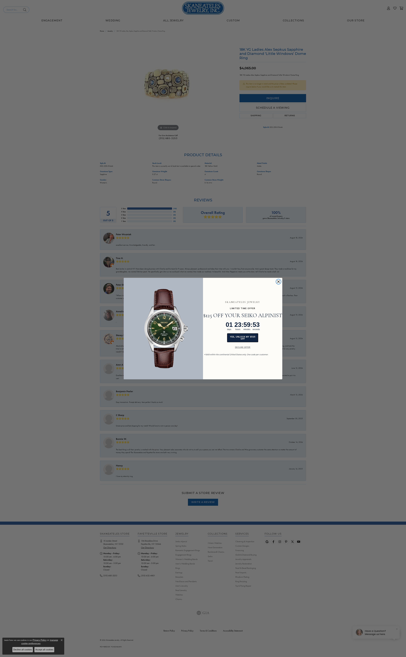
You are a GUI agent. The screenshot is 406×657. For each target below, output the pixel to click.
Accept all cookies (44, 649)
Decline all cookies (22, 649)
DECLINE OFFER (242, 347)
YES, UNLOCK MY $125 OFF (242, 337)
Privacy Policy (39, 640)
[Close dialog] (278, 281)
